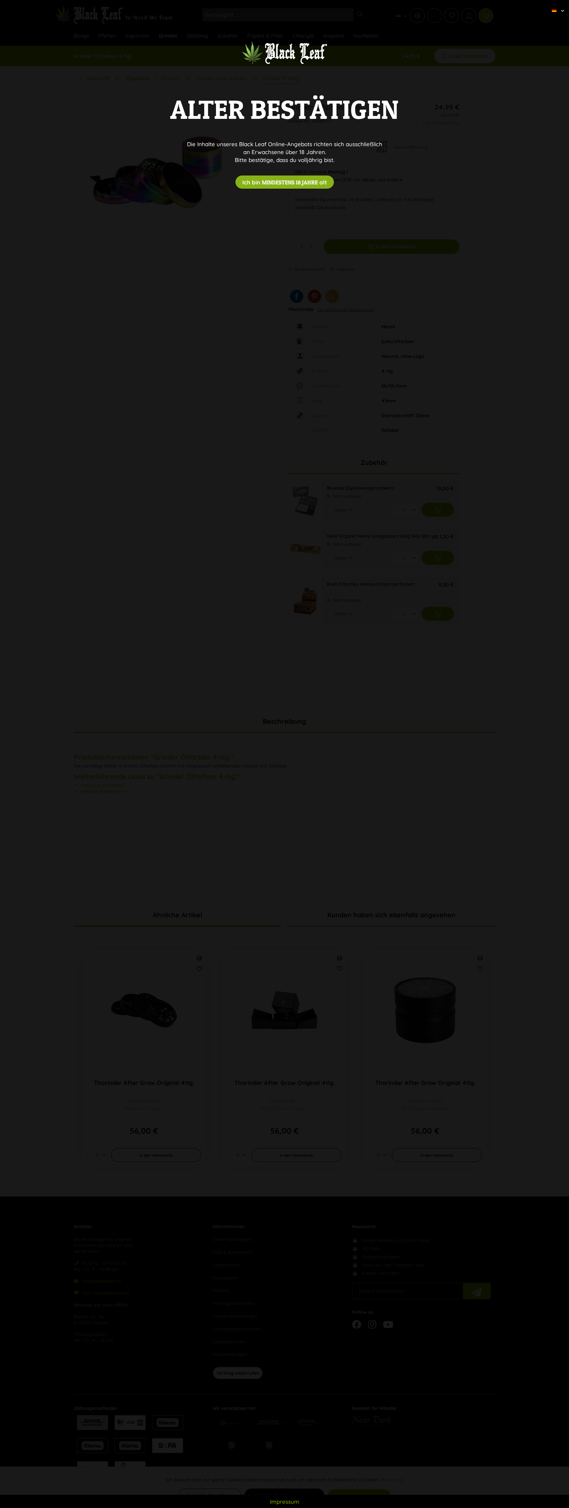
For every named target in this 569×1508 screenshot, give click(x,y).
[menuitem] (555, 5)
